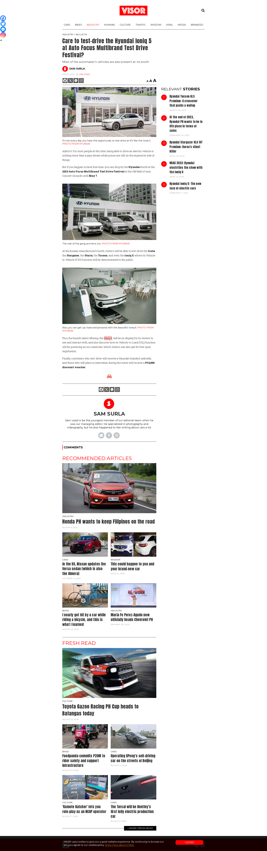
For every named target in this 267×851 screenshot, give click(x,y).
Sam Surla (77, 68)
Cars (67, 24)
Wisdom (155, 24)
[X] (70, 80)
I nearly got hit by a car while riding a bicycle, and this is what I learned (84, 619)
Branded (197, 24)
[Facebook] (65, 80)
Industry (93, 24)
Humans (109, 24)
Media (182, 24)
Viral (169, 24)
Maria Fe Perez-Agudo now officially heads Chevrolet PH (132, 617)
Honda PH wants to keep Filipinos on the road (108, 521)
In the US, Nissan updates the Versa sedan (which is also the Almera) (84, 568)
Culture (125, 24)
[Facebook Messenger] (75, 80)
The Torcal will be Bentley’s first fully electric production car (132, 811)
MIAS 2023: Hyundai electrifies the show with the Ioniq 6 (186, 167)
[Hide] (1, 40)
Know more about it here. (119, 845)
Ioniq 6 (108, 338)
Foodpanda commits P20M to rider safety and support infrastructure (83, 760)
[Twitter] (3, 24)
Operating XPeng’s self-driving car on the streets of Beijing (133, 758)
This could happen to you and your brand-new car (132, 566)
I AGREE (189, 842)
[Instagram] (81, 80)
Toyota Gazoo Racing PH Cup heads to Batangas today (100, 710)
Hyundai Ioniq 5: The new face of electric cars (185, 185)
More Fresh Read (141, 828)
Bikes (78, 24)
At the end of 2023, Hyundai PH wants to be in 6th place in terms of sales (186, 124)
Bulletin (81, 34)
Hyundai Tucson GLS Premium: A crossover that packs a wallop (183, 101)
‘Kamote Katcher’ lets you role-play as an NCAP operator (84, 809)
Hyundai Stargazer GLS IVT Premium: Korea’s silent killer (186, 146)
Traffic (141, 24)
